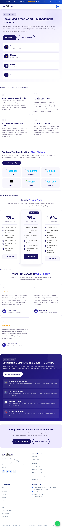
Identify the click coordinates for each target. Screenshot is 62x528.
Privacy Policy (5, 513)
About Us (4, 497)
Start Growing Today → (12, 163)
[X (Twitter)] (10, 471)
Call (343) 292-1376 (26, 37)
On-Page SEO (35, 456)
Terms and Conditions (7, 510)
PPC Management (37, 473)
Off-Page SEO (35, 460)
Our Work (4, 491)
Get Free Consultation (21, 441)
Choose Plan (10, 256)
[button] (57, 523)
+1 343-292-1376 (38, 496)
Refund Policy (5, 517)
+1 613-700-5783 (38, 494)
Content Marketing (37, 479)
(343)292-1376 (31, 2)
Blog (3, 507)
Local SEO (35, 463)
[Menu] (58, 6)
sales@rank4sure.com (44, 2)
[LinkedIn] (7, 471)
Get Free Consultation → (12, 374)
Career (3, 504)
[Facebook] (3, 471)
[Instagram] (14, 471)
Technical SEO (36, 466)
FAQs (3, 488)
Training (4, 501)
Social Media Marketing (38, 476)
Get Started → (9, 37)
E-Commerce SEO (37, 469)
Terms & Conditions (42, 525)
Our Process (5, 494)
